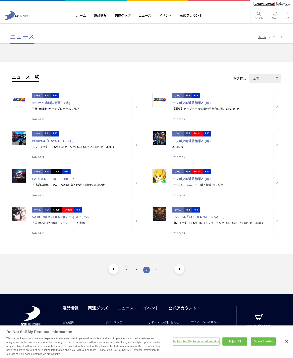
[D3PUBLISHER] (15, 19)
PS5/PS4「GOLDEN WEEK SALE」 (199, 217)
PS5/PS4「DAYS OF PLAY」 (53, 141)
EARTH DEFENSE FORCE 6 (53, 179)
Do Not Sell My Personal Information (196, 341)
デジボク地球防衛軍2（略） (52, 103)
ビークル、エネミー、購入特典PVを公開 (197, 184)
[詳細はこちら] (137, 107)
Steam (56, 171)
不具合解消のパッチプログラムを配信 (55, 108)
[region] (146, 341)
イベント (151, 308)
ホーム (262, 37)
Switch (197, 133)
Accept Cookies (263, 341)
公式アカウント (183, 308)
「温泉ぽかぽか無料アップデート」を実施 (58, 222)
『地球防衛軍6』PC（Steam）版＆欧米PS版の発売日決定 (68, 184)
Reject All (235, 341)
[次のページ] (179, 269)
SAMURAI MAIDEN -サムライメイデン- (60, 217)
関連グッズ (98, 308)
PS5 (55, 95)
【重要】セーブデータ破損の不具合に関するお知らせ (205, 108)
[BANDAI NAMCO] (272, 4)
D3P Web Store (259, 326)
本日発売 (178, 146)
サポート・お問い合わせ (163, 322)
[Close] (286, 341)
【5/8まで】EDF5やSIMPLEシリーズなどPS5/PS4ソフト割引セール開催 (218, 222)
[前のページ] (114, 269)
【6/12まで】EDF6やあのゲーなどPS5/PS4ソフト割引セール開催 (73, 146)
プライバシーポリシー (205, 322)
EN (288, 18)
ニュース (126, 308)
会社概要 (68, 322)
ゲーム (37, 95)
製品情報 (71, 308)
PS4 (47, 95)
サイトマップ (113, 322)
